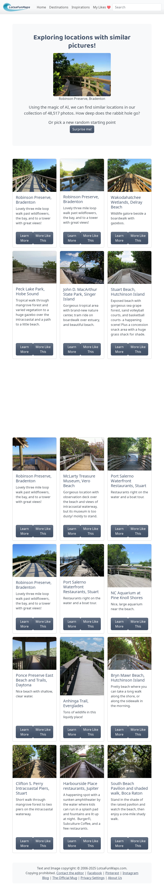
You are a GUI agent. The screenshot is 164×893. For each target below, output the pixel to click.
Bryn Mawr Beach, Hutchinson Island (128, 678)
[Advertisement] (82, 396)
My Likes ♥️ (102, 7)
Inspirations (81, 7)
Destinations (58, 7)
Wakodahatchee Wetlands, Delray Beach (126, 202)
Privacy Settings (93, 878)
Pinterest (112, 873)
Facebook (94, 873)
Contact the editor (70, 873)
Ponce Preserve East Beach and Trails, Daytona (34, 680)
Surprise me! (82, 129)
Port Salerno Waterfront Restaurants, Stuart (128, 480)
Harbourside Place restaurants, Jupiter (81, 786)
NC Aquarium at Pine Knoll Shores (127, 595)
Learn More (24, 238)
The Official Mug (64, 878)
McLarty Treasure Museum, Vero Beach (79, 480)
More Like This (43, 238)
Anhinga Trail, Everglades (75, 703)
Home (41, 7)
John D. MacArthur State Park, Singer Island (80, 294)
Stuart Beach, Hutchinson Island (128, 292)
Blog (45, 878)
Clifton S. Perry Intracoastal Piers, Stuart (32, 788)
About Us (115, 878)
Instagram (130, 873)
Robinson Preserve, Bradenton (33, 200)
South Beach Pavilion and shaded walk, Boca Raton (129, 788)
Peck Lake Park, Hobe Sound (30, 291)
